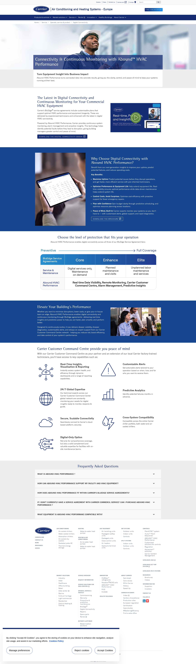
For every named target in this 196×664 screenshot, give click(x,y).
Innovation (104, 575)
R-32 (103, 589)
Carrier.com (39, 537)
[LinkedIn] (144, 601)
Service (44, 22)
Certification (127, 605)
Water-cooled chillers (66, 534)
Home (36, 22)
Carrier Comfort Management (151, 555)
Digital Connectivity (87, 609)
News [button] (104, 2)
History (126, 586)
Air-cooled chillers (65, 531)
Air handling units (108, 531)
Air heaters (106, 543)
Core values (127, 581)
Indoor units (127, 534)
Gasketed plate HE (65, 543)
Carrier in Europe (127, 592)
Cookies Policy (56, 641)
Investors (148, 589)
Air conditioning (63, 528)
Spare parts (84, 614)
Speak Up (126, 588)
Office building (64, 586)
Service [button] (72, 17)
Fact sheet (127, 578)
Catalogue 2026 (149, 560)
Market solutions (63, 575)
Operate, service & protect (60, 22)
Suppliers (148, 586)
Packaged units (107, 538)
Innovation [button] (91, 17)
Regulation (149, 547)
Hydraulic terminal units (109, 547)
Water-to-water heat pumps (87, 532)
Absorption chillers (66, 536)
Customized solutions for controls (153, 543)
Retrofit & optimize (85, 621)
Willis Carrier (128, 583)
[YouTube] (147, 601)
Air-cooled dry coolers (64, 540)
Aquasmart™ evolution (149, 550)
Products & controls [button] (41, 17)
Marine (61, 593)
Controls (126, 536)
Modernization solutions (85, 625)
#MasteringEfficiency (131, 611)
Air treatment (105, 528)
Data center (64, 591)
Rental (82, 17)
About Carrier (126, 575)
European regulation (131, 603)
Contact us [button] (112, 2)
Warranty (83, 598)
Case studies (128, 608)
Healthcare (63, 583)
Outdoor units (128, 531)
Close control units (109, 541)
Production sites (129, 600)
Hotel (60, 581)
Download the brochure (108, 219)
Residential (63, 601)
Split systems (126, 541)
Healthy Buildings (105, 17)
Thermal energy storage (65, 547)
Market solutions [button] (59, 17)
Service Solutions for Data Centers (86, 585)
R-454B (104, 592)
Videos (37, 548)
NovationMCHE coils (110, 582)
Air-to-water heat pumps (86, 543)
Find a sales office (130, 613)
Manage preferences (19, 650)
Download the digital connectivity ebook (63, 137)
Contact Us (147, 593)
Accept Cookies (105, 650)
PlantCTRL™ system (152, 531)
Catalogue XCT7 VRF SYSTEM (149, 565)
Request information (85, 580)
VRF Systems (125, 528)
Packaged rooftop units (108, 535)
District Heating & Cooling (65, 604)
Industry (62, 578)
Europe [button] (133, 2)
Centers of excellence (131, 598)
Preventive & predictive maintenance (85, 602)
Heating (81, 528)
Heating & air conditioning (83, 538)
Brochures (39, 545)
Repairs (83, 612)
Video (126, 595)
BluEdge (83, 606)
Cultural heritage (65, 596)
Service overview (84, 575)
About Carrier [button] (119, 17)
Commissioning (86, 595)
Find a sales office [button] (154, 9)
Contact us (39, 540)
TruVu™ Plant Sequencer (150, 535)
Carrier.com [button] (122, 2)
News (37, 542)
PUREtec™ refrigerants (106, 579)
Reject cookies (82, 650)
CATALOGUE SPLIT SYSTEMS (151, 571)
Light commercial (65, 598)
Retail (61, 588)
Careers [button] (98, 2)
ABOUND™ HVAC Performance (151, 539)
